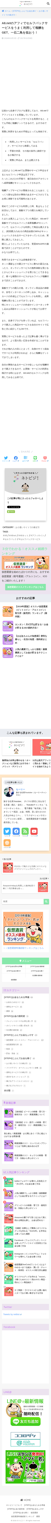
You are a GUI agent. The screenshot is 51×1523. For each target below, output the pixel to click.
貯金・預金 (12, 1053)
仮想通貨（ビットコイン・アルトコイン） (25, 1040)
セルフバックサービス (30, 539)
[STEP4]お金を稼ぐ (37, 971)
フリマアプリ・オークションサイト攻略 (23, 1068)
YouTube (33, 836)
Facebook (15, 836)
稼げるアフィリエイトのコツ (19, 1081)
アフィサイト (38, 535)
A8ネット (24, 535)
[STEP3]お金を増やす (14, 971)
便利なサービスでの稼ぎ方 (18, 1072)
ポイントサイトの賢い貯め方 (19, 1026)
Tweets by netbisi (11, 1314)
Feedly (24, 836)
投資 (9, 1049)
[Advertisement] (25, 76)
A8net (13, 535)
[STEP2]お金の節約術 (37, 966)
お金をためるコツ (15, 1002)
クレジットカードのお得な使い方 (21, 1021)
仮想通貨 (14, 980)
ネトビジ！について (14, 1505)
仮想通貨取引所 (14, 1044)
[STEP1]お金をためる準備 (18, 997)
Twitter (6, 836)
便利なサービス (14, 1007)
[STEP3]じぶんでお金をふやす (20, 1035)
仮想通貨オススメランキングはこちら (25, 587)
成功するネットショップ (17, 1077)
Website (6, 847)
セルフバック (11, 539)
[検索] (46, 901)
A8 (6, 535)
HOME (27, 1500)
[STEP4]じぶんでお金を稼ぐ (19, 1058)
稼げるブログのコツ (15, 1086)
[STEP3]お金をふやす (35, 1509)
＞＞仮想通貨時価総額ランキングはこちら (23, 948)
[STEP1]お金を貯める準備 (14, 966)
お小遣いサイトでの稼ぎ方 (27, 527)
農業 (9, 1011)
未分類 (8, 1090)
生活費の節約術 (37, 975)
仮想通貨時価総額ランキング (22, 1516)
